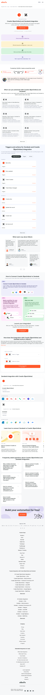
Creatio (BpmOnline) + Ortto (22, 576)
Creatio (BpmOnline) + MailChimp (22, 591)
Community (22, 639)
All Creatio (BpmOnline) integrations (22, 574)
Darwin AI (22, 557)
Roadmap (22, 637)
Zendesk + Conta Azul (22, 611)
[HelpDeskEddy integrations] (24, 422)
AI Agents (22, 643)
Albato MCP (22, 664)
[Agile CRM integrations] (32, 399)
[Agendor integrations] (28, 399)
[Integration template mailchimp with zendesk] (11, 103)
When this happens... (9, 351)
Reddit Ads (22, 541)
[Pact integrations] (32, 422)
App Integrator (22, 635)
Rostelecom (22, 548)
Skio (22, 555)
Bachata (22, 539)
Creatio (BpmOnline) (13, 6)
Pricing (22, 627)
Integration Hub (3, 6)
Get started (22, 514)
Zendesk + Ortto (22, 601)
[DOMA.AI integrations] (7, 422)
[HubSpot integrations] (7, 399)
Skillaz (22, 559)
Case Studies (22, 655)
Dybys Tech (22, 563)
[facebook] (25, 691)
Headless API (22, 666)
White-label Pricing (22, 653)
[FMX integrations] (11, 422)
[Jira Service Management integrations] (28, 422)
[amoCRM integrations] (3, 399)
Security (26, 677)
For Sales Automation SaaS (22, 660)
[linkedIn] (28, 691)
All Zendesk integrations (22, 599)
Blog (22, 629)
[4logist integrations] (16, 399)
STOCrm (22, 565)
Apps (8, 6)
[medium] (33, 691)
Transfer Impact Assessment (26, 675)
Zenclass (22, 567)
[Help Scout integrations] (20, 422)
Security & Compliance (22, 658)
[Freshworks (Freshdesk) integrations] (16, 422)
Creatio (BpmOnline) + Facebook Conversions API (22, 580)
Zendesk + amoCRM (22, 609)
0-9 (3, 525)
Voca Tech (22, 553)
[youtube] (30, 691)
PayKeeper (22, 543)
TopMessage (22, 546)
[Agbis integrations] (24, 399)
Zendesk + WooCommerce (22, 603)
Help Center (22, 631)
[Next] (24, 269)
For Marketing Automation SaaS (22, 662)
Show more (22, 141)
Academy (22, 633)
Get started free (22, 331)
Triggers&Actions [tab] (16, 156)
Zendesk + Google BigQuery (22, 613)
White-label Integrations (22, 651)
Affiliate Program (22, 641)
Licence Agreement (26, 669)
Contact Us (26, 679)
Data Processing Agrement (26, 673)
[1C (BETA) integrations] (11, 399)
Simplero (22, 535)
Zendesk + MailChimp (22, 616)
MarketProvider (22, 561)
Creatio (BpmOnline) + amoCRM (22, 584)
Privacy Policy (26, 671)
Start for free (22, 27)
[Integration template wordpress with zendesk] (11, 117)
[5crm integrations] (20, 399)
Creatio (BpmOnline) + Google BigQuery (22, 589)
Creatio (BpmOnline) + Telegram (22, 582)
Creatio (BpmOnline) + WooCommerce (22, 578)
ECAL (22, 537)
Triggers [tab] (24, 156)
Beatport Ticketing (22, 550)
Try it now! (34, 166)
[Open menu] (42, 2)
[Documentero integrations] (3, 422)
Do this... (6, 358)
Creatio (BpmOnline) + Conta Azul (22, 587)
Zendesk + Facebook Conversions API (22, 605)
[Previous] (21, 269)
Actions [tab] (30, 156)
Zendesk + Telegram (22, 607)
